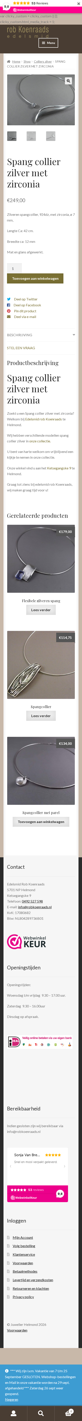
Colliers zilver (43, 61)
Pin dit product (25, 311)
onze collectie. (40, 441)
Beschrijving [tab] (19, 335)
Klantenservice (24, 1254)
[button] (68, 80)
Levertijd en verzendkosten (33, 1280)
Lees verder (41, 610)
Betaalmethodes (25, 1271)
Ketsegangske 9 (59, 468)
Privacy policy (23, 1297)
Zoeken (41, 1413)
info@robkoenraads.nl (35, 907)
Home (16, 61)
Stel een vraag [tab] (21, 348)
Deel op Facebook (27, 305)
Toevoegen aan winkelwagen (35, 278)
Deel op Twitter (26, 299)
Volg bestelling (24, 1246)
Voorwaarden (23, 1263)
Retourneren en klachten (31, 1288)
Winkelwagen (63, 1410)
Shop (27, 61)
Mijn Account (23, 1237)
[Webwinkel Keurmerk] (26, 941)
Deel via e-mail (25, 316)
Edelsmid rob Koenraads (43, 419)
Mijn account (13, 1413)
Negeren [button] (11, 1399)
